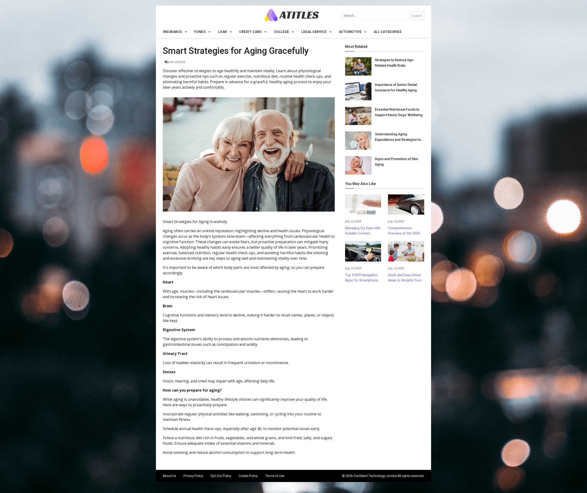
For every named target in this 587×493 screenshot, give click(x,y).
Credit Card (250, 32)
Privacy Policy (193, 476)
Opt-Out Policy (220, 476)
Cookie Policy (248, 476)
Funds (200, 32)
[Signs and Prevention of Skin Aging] (358, 165)
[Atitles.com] (291, 15)
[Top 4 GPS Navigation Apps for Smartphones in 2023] (363, 251)
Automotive (350, 32)
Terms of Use (275, 476)
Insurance (172, 32)
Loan (222, 32)
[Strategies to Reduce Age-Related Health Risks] (358, 66)
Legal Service (314, 32)
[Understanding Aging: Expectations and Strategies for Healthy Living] (358, 140)
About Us (169, 476)
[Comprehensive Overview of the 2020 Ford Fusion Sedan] (406, 204)
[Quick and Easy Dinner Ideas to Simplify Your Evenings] (406, 251)
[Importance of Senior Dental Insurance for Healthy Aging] (358, 91)
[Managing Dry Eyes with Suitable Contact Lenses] (363, 204)
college (281, 32)
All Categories (388, 32)
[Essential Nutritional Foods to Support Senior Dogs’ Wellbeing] (358, 116)
